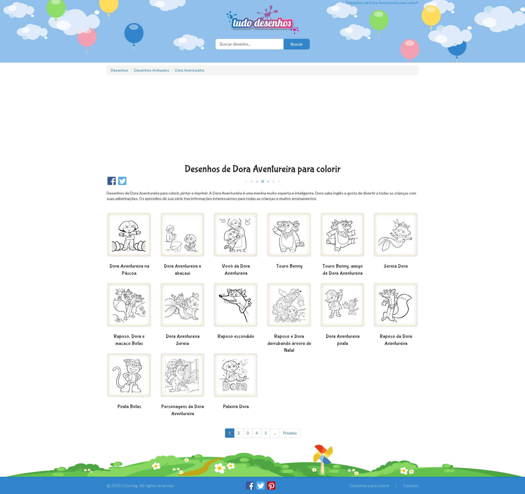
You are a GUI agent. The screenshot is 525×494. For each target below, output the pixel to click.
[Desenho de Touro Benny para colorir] (289, 236)
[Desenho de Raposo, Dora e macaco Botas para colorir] (129, 307)
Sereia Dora (396, 266)
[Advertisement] (262, 120)
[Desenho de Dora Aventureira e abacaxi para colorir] (182, 236)
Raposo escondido (236, 336)
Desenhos (119, 70)
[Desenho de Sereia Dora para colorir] (395, 236)
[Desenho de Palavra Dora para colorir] (235, 377)
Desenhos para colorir (369, 485)
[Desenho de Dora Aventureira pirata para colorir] (342, 307)
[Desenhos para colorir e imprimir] (262, 20)
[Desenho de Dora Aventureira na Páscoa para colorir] (129, 236)
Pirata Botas (129, 407)
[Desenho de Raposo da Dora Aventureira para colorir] (395, 307)
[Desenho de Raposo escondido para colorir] (235, 307)
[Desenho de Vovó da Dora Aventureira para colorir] (235, 236)
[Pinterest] (271, 488)
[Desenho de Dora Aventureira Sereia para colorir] (182, 307)
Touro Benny (289, 266)
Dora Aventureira (189, 70)
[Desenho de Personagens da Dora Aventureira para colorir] (182, 377)
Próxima (290, 433)
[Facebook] (250, 488)
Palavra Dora (236, 407)
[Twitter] (261, 488)
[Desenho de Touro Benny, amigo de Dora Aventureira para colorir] (342, 236)
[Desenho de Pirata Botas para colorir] (129, 377)
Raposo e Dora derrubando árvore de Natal (289, 343)
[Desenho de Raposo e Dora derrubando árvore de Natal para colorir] (289, 307)
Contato (410, 485)
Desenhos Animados (151, 70)
